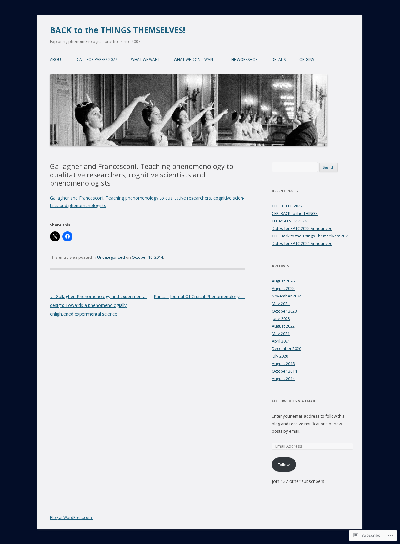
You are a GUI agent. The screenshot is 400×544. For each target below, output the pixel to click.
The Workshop (243, 59)
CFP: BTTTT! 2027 (287, 206)
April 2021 (281, 341)
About (56, 59)
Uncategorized (111, 257)
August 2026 (283, 281)
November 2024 (287, 296)
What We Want (145, 59)
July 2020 (280, 356)
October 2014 (284, 371)
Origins (306, 59)
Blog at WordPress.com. (71, 517)
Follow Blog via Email (294, 401)
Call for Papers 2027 (97, 59)
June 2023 (281, 318)
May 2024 (281, 303)
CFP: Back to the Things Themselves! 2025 (311, 236)
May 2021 (281, 333)
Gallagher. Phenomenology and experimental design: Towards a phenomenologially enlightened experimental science (98, 305)
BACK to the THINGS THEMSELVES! (117, 30)
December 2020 (286, 348)
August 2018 (283, 363)
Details (279, 59)
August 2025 (283, 288)
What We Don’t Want (194, 59)
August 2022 (283, 326)
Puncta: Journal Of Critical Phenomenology (199, 296)
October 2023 (284, 311)
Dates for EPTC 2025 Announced (302, 228)
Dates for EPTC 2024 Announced (302, 243)
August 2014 (283, 378)
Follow (284, 464)
